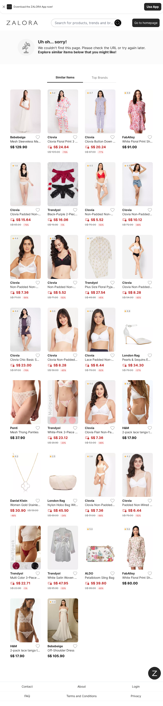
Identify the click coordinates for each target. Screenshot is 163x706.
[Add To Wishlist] (38, 137)
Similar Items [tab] (65, 77)
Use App (153, 6)
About (81, 686)
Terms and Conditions (81, 696)
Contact (27, 686)
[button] (81, 7)
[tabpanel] (81, 376)
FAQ (27, 696)
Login (136, 686)
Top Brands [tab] (100, 77)
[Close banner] (4, 7)
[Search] (117, 22)
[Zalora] (22, 23)
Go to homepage (145, 23)
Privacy (136, 696)
